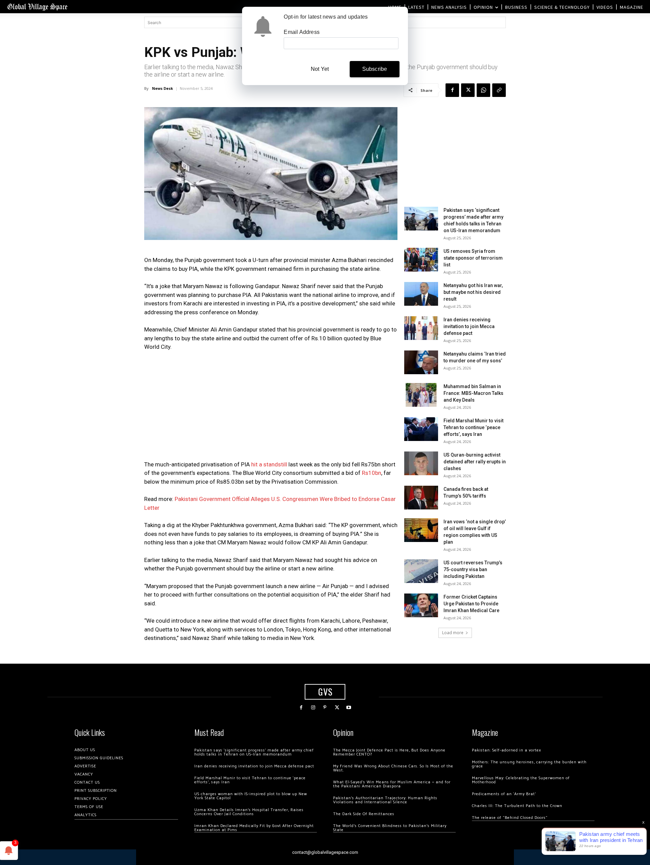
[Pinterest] (325, 707)
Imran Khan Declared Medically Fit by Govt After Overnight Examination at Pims (254, 828)
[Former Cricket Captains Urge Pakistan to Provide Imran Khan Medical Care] (421, 605)
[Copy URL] (499, 90)
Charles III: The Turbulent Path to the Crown (517, 806)
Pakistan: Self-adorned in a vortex (506, 750)
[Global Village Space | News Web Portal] (37, 6)
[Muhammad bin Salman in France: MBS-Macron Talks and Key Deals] (421, 395)
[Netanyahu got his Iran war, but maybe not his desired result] (421, 294)
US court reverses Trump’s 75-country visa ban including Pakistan (472, 569)
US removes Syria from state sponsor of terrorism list (473, 257)
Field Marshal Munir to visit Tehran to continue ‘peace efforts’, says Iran (473, 427)
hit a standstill (269, 464)
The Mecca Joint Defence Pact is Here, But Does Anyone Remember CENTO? (389, 752)
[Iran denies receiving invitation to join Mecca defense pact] (421, 328)
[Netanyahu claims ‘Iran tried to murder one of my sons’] (421, 362)
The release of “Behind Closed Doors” (510, 817)
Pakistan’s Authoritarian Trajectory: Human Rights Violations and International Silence (385, 800)
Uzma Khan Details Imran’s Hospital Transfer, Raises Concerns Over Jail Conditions (249, 812)
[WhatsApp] (483, 90)
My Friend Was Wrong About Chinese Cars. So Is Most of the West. (393, 768)
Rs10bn (371, 472)
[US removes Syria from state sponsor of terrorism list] (421, 259)
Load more (452, 633)
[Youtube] (349, 707)
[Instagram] (313, 707)
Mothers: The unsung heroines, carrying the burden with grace (529, 764)
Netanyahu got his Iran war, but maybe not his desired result (473, 292)
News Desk (162, 88)
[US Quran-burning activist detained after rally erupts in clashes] (421, 463)
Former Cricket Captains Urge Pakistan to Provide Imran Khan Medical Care (471, 603)
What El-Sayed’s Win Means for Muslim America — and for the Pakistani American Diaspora (392, 784)
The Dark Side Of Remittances (363, 814)
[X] (468, 90)
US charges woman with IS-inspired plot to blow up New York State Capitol (250, 796)
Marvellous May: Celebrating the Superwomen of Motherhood (521, 780)
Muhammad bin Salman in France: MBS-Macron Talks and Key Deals (473, 393)
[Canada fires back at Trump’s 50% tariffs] (421, 497)
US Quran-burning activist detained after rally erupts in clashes (474, 461)
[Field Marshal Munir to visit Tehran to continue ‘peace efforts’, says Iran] (421, 429)
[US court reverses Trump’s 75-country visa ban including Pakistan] (421, 571)
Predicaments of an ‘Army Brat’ (504, 794)
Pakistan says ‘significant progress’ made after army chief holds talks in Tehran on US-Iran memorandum (254, 752)
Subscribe (374, 69)
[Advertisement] (270, 407)
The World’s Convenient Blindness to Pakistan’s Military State (390, 828)
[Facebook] (452, 90)
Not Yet (320, 69)
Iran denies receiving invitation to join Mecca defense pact (469, 326)
